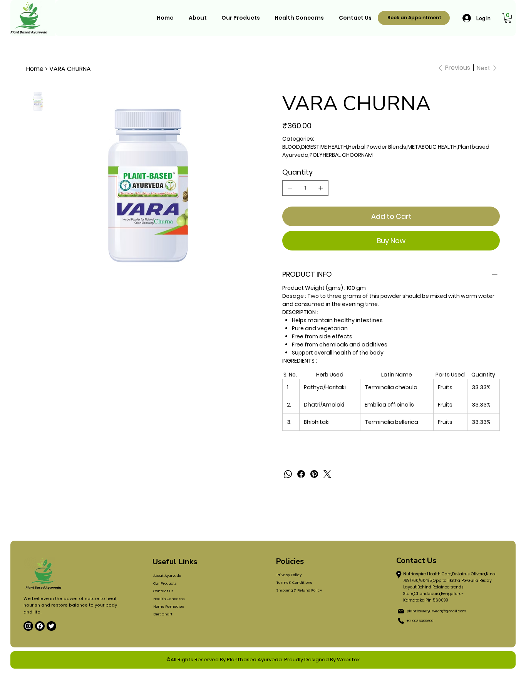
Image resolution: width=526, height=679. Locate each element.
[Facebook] (301, 474)
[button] (508, 18)
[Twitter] (327, 474)
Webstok (348, 659)
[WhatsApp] (288, 474)
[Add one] (320, 188)
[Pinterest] (314, 474)
